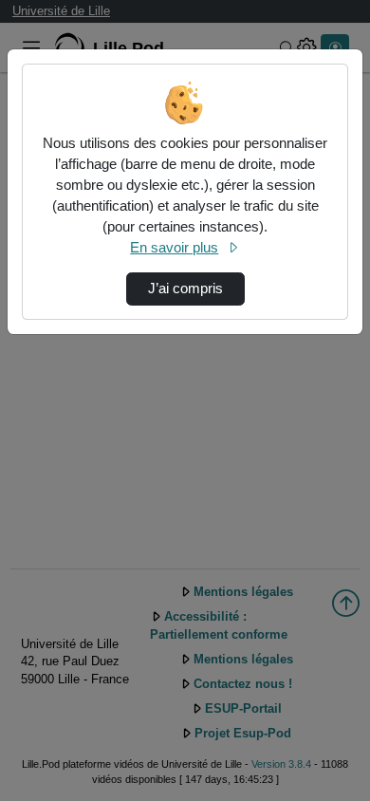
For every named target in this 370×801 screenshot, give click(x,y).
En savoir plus (174, 247)
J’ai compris (185, 288)
